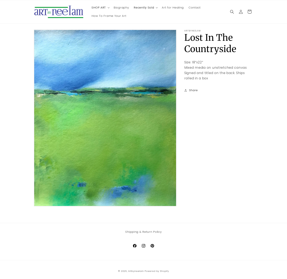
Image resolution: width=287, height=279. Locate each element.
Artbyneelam (136, 271)
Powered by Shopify (157, 271)
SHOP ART (99, 7)
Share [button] (193, 90)
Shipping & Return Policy (143, 232)
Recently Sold (144, 7)
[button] (100, 7)
